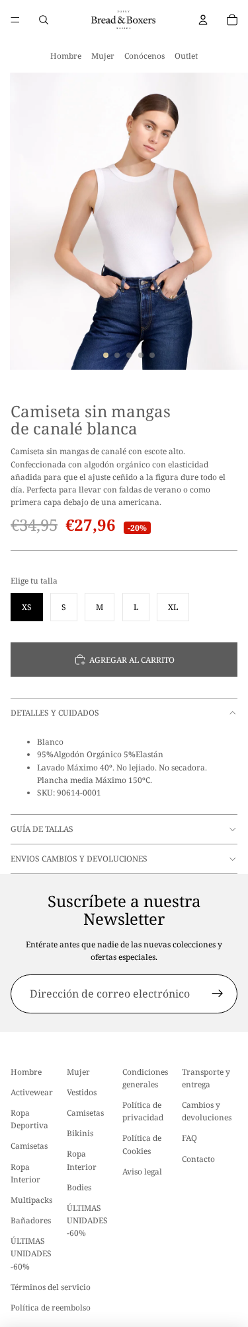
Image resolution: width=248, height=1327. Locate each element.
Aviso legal (142, 1171)
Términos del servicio (51, 1287)
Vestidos (82, 1092)
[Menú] (15, 20)
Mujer (102, 55)
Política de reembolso (51, 1307)
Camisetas (29, 1145)
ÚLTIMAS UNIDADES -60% (31, 1253)
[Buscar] (43, 19)
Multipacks (31, 1200)
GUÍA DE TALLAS (42, 828)
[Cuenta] (203, 19)
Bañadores (31, 1220)
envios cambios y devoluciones (79, 858)
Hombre (65, 55)
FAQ (189, 1137)
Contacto (198, 1159)
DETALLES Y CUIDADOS (55, 712)
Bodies (79, 1187)
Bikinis (80, 1133)
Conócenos (144, 55)
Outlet (186, 55)
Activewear (32, 1092)
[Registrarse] (217, 994)
